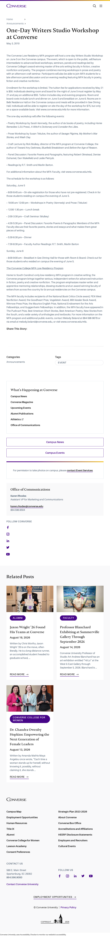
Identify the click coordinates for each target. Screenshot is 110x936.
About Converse (67, 817)
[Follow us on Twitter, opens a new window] (8, 547)
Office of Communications (25, 425)
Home (9, 19)
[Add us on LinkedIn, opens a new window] (8, 541)
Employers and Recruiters (72, 840)
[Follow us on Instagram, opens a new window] (8, 534)
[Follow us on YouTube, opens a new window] (9, 554)
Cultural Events (67, 846)
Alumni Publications (22, 413)
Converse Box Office (69, 823)
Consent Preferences (18, 852)
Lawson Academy (16, 846)
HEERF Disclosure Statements (75, 834)
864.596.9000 (14, 877)
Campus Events (55, 452)
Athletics (16, 419)
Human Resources (16, 823)
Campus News (19, 396)
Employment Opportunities (22, 817)
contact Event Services (80, 470)
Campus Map (13, 811)
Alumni (10, 834)
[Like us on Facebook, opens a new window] (8, 527)
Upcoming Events (21, 407)
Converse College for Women (22, 840)
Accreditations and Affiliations (75, 828)
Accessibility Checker (28, 935)
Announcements (15, 23)
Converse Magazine (22, 402)
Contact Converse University (22, 884)
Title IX (10, 828)
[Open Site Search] (94, 6)
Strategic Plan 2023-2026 (72, 811)
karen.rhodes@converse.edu (26, 506)
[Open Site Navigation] (101, 6)
